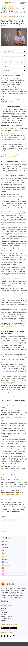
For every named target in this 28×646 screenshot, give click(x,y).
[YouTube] (13, 636)
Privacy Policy (4, 612)
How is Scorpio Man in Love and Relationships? (13, 62)
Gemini (6, 547)
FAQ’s (2, 610)
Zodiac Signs (7, 16)
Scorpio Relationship (16, 396)
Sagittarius (7, 565)
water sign (21, 116)
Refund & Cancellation (6, 616)
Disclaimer (3, 614)
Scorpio (12, 16)
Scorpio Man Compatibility (8, 55)
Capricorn (7, 568)
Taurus (6, 544)
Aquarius (6, 571)
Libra (6, 559)
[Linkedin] (7, 636)
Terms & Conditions (6, 618)
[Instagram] (2, 636)
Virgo (6, 556)
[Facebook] (4, 636)
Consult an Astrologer (11, 156)
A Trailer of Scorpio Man (8, 51)
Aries (6, 541)
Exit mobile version (14, 644)
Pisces (6, 574)
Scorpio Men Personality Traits (9, 59)
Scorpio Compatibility (16, 125)
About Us (3, 608)
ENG (25, 2)
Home (2, 16)
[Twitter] (10, 636)
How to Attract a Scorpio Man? (9, 66)
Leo (5, 553)
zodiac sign (4, 130)
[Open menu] (2, 2)
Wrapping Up (6, 70)
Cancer (6, 550)
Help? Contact (4, 620)
